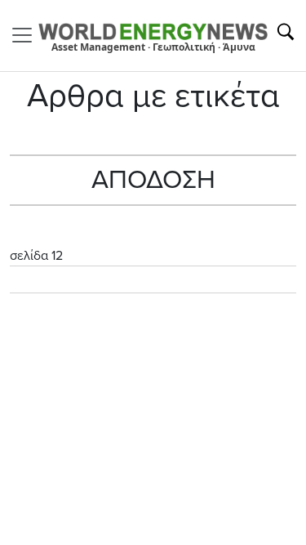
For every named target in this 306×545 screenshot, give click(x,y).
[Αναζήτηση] (285, 32)
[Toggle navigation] (27, 35)
